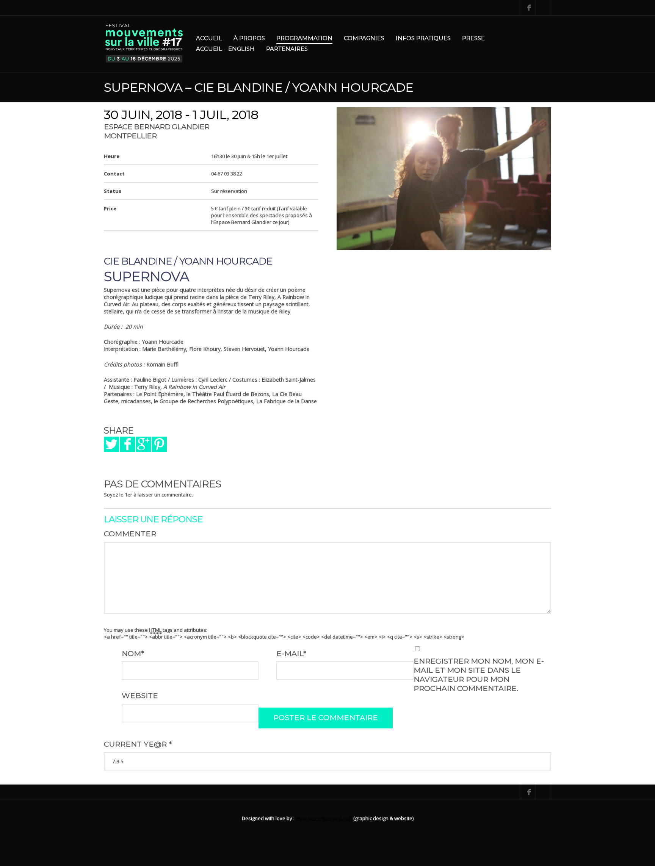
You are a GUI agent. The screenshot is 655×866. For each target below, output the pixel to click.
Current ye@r (138, 744)
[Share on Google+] (143, 444)
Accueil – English (225, 48)
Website (140, 695)
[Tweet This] (111, 444)
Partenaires (287, 48)
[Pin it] (159, 444)
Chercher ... (543, 7)
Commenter (130, 533)
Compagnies (364, 38)
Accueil (209, 38)
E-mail (291, 653)
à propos (249, 38)
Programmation (304, 38)
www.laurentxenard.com (324, 818)
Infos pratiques (423, 38)
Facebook (528, 7)
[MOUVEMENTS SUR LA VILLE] (144, 43)
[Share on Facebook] (127, 444)
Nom (133, 653)
